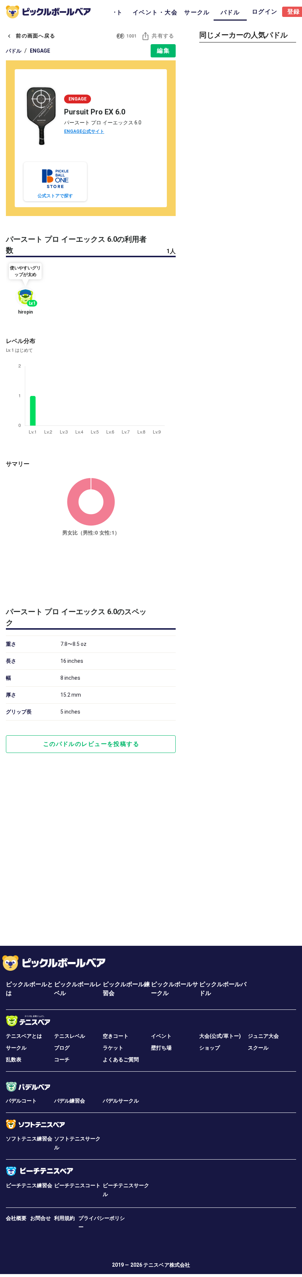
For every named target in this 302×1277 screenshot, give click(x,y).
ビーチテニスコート (77, 1185)
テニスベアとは (24, 1036)
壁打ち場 (161, 1048)
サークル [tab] (197, 12)
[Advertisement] (91, 570)
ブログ (62, 1048)
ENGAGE (40, 51)
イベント (161, 1036)
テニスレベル (69, 1036)
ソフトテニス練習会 (29, 1139)
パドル (13, 51)
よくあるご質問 (121, 1059)
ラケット (113, 1048)
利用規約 (64, 1218)
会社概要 (16, 1218)
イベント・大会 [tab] (155, 12)
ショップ (209, 1048)
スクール (258, 1048)
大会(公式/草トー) (220, 1036)
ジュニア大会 (263, 1036)
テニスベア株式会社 (166, 1265)
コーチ (62, 1059)
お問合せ (40, 1218)
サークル (16, 1048)
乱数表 (13, 1059)
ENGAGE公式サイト (84, 131)
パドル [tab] (230, 12)
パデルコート (21, 1101)
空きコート (116, 1036)
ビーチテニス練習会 (29, 1185)
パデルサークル (121, 1101)
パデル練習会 (69, 1101)
